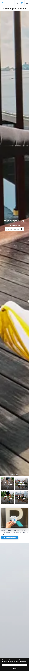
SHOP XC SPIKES (13, 230)
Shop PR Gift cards (9, 537)
